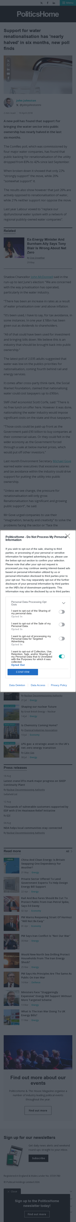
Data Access (38, 685)
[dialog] (38, 611)
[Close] (68, 537)
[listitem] (38, 603)
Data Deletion (17, 685)
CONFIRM (23, 672)
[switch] (62, 612)
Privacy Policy (59, 685)
